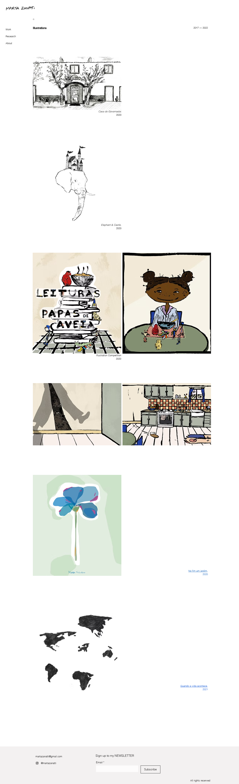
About (9, 43)
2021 (205, 689)
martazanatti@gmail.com (48, 756)
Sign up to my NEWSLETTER (115, 755)
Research (11, 36)
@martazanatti (48, 763)
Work (8, 29)
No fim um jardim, (198, 570)
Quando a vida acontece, (194, 685)
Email (100, 762)
